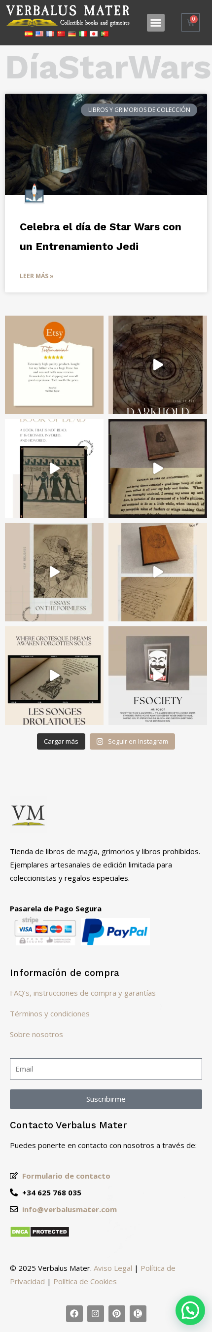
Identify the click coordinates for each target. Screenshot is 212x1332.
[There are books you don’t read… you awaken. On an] (157, 675)
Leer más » (37, 276)
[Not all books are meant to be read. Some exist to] (157, 365)
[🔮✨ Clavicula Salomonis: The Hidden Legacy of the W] (157, 572)
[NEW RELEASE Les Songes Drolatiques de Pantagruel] (54, 675)
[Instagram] (95, 1313)
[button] (156, 23)
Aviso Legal (113, 1268)
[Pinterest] (116, 1313)
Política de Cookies (85, 1281)
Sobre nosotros (36, 1034)
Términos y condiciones (50, 1013)
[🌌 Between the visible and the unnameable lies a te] (54, 572)
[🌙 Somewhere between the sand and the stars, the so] (54, 468)
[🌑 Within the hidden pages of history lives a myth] (157, 468)
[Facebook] (74, 1313)
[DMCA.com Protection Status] (40, 1235)
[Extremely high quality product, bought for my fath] (54, 365)
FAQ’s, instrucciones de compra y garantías (83, 993)
